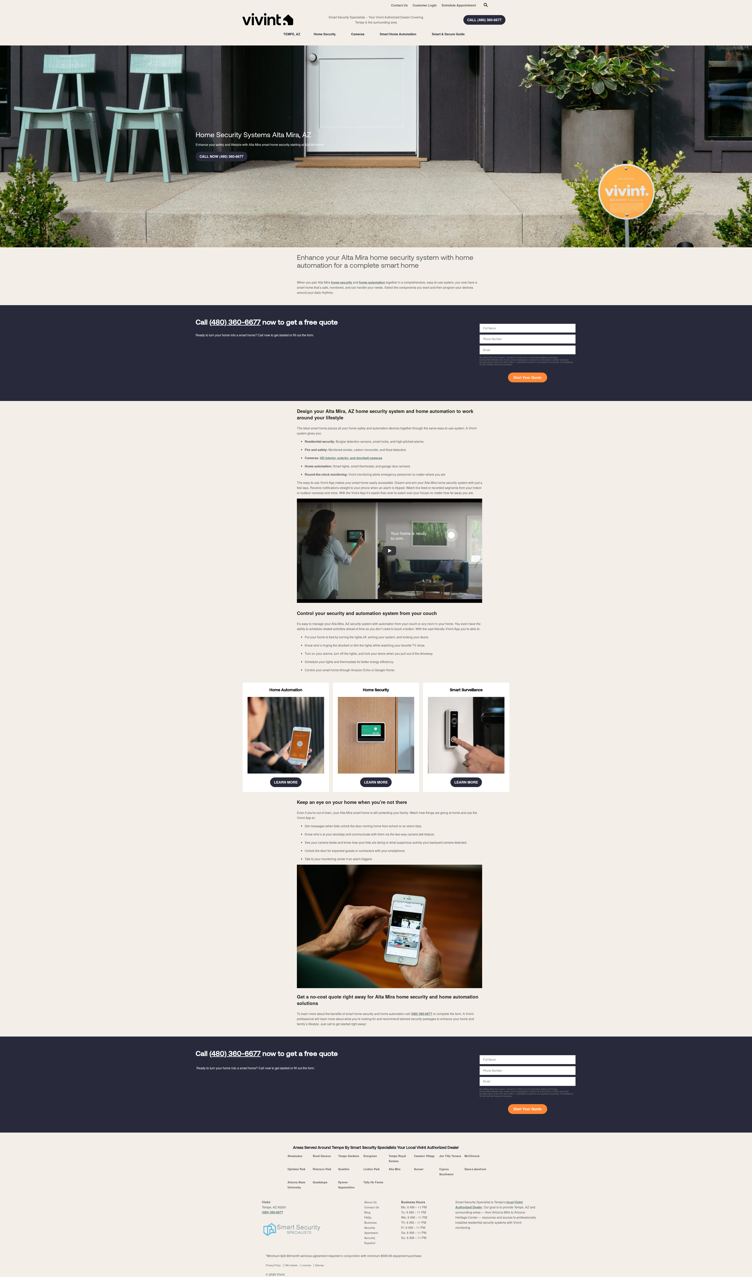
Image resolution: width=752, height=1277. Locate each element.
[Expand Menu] (338, 34)
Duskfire (343, 1169)
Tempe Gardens (348, 1156)
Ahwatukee (294, 1156)
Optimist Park (296, 1169)
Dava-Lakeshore (475, 1169)
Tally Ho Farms (373, 1182)
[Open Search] (486, 5)
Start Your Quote (527, 377)
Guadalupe (320, 1182)
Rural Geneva (322, 1156)
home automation (372, 282)
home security (341, 282)
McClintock (472, 1156)
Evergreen (370, 1156)
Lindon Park (371, 1169)
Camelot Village (424, 1156)
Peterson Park (322, 1169)
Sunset (418, 1169)
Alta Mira (394, 1169)
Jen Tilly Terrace (450, 1156)
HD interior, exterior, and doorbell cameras (351, 458)
